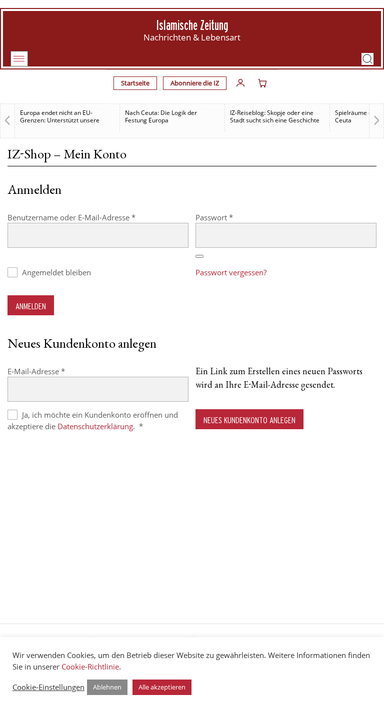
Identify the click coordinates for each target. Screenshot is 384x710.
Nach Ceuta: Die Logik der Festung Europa (161, 116)
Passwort (234, 217)
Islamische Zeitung (192, 25)
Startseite (135, 82)
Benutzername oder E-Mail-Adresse (92, 217)
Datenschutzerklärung (95, 426)
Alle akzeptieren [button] (162, 687)
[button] (368, 59)
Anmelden (31, 306)
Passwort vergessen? (231, 272)
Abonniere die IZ (194, 82)
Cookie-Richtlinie (90, 667)
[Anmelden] (240, 83)
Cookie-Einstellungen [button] (48, 687)
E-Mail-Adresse (56, 371)
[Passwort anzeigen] (200, 256)
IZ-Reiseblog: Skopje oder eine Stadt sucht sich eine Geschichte (275, 116)
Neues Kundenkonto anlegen (250, 420)
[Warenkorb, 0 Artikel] (262, 83)
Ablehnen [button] (107, 687)
